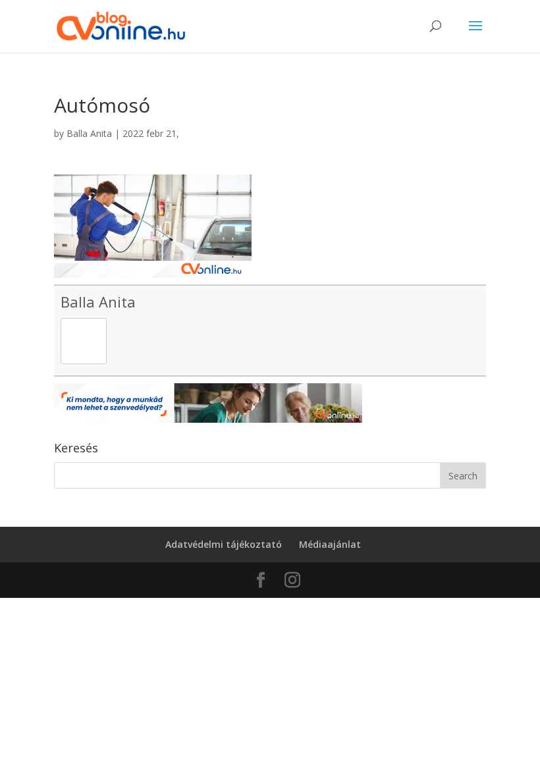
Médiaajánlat (330, 544)
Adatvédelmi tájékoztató (223, 544)
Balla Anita (89, 133)
